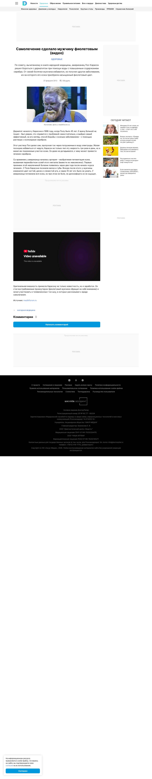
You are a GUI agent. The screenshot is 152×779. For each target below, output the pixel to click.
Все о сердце (87, 3)
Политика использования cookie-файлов (106, 388)
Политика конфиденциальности (108, 385)
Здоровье (44, 3)
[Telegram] (83, 380)
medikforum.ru (30, 300)
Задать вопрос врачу (83, 385)
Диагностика (100, 3)
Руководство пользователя (104, 392)
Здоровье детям (115, 3)
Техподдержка (84, 392)
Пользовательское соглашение (74, 388)
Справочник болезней (124, 9)
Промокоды (100, 9)
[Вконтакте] (69, 380)
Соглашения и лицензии (52, 385)
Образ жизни (55, 3)
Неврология (62, 9)
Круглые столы (87, 9)
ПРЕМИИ (110, 9)
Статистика (70, 392)
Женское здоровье (29, 9)
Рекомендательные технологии (50, 392)
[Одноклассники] (76, 380)
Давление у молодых (47, 9)
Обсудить (66, 81)
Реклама (68, 385)
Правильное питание (71, 3)
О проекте (35, 385)
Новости (34, 3)
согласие (9, 765)
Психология (74, 9)
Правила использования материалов (44, 388)
